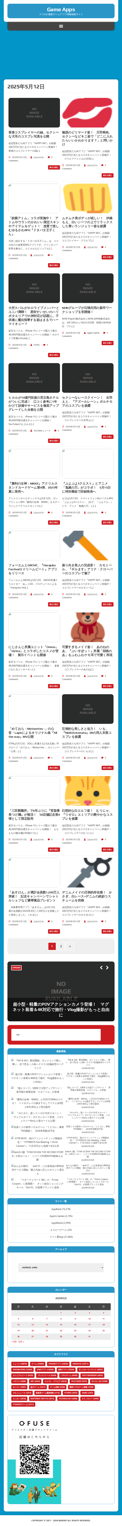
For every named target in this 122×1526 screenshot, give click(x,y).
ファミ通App (56, 1236)
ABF (35, 1381)
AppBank (56, 1209)
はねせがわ (39, 157)
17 (89, 1325)
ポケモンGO (99, 1381)
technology (68, 1399)
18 (104, 1325)
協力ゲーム (37, 1387)
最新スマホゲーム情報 (81, 1387)
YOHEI (37, 345)
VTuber (70, 1393)
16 (75, 1325)
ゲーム (38, 1364)
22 (61, 1331)
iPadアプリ (45, 1370)
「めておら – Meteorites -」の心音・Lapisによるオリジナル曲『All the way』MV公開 (32, 732)
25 (104, 1331)
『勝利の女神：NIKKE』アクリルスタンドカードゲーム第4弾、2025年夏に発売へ (33, 487)
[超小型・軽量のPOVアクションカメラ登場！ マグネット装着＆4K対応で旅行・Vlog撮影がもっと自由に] (61, 991)
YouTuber (79, 1381)
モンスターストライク (91, 1370)
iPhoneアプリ (58, 1364)
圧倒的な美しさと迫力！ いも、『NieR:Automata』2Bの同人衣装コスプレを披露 (87, 732)
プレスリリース (47, 1375)
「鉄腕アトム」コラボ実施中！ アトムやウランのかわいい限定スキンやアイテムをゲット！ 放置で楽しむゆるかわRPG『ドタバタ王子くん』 (33, 226)
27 (33, 1337)
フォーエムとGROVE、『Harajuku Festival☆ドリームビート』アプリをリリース (32, 569)
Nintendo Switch (42, 1399)
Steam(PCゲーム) (23, 1404)
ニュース (20, 1364)
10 (89, 1319)
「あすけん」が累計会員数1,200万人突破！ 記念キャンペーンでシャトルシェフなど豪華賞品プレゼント (34, 896)
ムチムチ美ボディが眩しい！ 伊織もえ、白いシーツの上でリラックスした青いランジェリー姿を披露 (87, 222)
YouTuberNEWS (92, 1375)
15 (61, 1325)
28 (47, 1337)
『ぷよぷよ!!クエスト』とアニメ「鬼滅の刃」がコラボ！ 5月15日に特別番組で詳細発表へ (86, 487)
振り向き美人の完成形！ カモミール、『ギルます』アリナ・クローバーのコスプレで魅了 (87, 569)
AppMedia (57, 1223)
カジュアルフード (23, 1375)
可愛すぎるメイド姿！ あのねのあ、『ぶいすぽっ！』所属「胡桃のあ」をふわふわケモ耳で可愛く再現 (87, 651)
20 (33, 1331)
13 (33, 1325)
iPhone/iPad (22, 1370)
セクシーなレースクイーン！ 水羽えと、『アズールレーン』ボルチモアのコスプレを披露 (87, 401)
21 (47, 1331)
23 (75, 1331)
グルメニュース (22, 1393)
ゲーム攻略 (57, 1387)
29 (61, 1337)
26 (18, 1337)
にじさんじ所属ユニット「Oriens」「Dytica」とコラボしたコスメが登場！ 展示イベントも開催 (33, 651)
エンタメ (19, 1399)
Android (80, 1364)
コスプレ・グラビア (55, 1381)
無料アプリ (66, 1370)
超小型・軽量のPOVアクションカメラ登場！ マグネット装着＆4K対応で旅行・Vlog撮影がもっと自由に (61, 1009)
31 (89, 1337)
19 (18, 1331)
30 (75, 1337)
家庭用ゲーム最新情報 (48, 1393)
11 (104, 1319)
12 (18, 1325)
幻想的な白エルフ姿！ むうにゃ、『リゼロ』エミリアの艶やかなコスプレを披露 (87, 814)
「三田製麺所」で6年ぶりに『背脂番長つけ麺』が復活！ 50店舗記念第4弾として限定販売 (34, 814)
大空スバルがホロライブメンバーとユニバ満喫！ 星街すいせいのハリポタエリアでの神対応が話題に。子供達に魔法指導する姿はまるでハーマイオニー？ (33, 316)
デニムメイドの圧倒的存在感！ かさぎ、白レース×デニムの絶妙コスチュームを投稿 (87, 896)
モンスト (19, 1387)
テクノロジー (90, 1399)
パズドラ (19, 1381)
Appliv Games (93, 333)
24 (89, 1331)
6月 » (21, 1341)
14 (47, 1325)
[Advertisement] (61, 55)
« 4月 (14, 1341)
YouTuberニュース (42, 430)
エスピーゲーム (58, 1230)
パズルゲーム (69, 1375)
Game (87, 1393)
